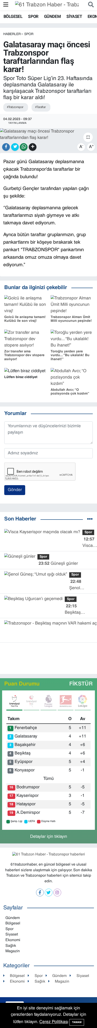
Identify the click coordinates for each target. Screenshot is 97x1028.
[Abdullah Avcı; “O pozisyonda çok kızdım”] (72, 377)
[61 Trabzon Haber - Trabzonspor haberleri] (47, 5)
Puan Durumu (22, 684)
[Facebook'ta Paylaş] (6, 147)
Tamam (76, 1022)
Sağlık (10, 945)
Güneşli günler (58, 564)
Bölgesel (13, 16)
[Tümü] (90, 519)
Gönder (15, 490)
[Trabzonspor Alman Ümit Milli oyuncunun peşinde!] (72, 305)
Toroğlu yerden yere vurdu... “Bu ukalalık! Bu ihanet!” (70, 355)
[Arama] (90, 5)
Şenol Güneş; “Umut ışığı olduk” (79, 585)
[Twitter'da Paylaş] (15, 147)
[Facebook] (40, 892)
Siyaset (74, 16)
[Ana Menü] (5, 5)
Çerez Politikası (53, 1022)
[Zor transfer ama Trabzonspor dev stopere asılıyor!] (25, 339)
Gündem (52, 16)
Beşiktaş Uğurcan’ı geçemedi (74, 610)
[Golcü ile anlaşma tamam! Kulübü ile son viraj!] (25, 305)
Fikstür (81, 684)
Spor (33, 16)
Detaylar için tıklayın (48, 837)
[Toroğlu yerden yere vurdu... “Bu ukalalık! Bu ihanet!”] (72, 339)
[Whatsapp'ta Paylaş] (24, 147)
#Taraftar (40, 107)
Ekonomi (12, 940)
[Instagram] (57, 892)
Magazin (12, 951)
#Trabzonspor (15, 107)
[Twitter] (49, 892)
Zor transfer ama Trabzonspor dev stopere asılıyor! (24, 355)
